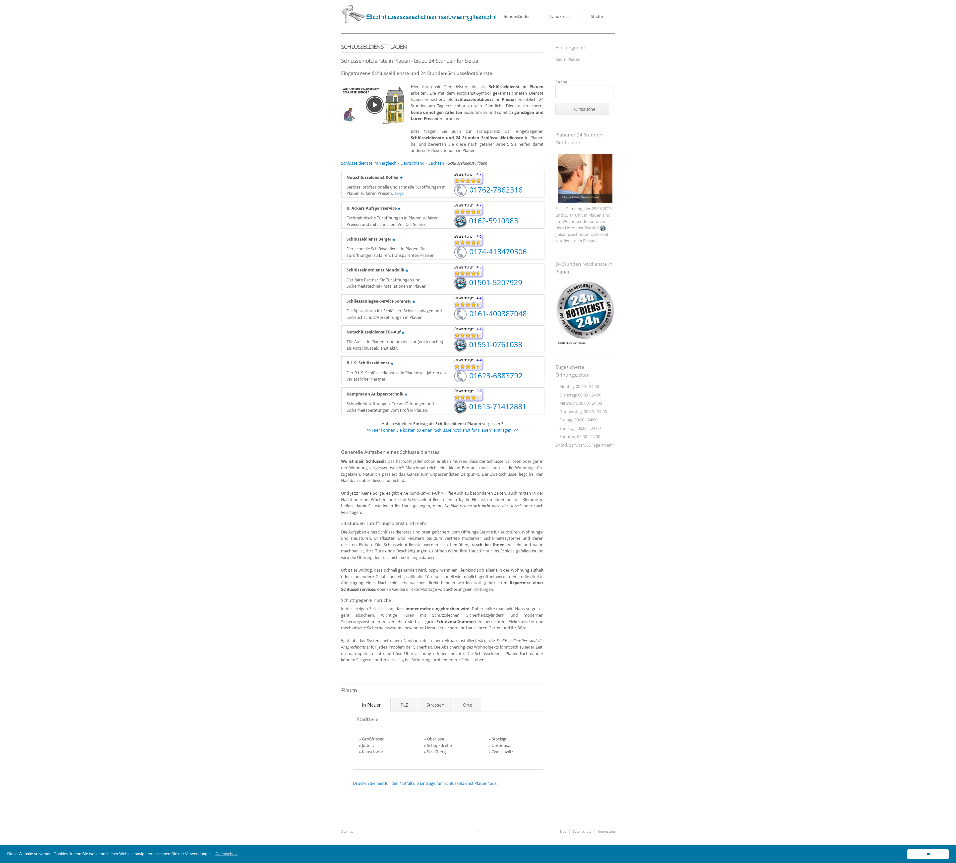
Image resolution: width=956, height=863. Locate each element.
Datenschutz (582, 831)
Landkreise (560, 16)
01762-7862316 (495, 190)
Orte (467, 705)
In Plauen (372, 705)
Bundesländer (517, 16)
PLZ (404, 705)
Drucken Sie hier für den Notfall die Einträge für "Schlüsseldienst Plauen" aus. (425, 783)
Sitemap (347, 831)
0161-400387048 (497, 313)
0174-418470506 (497, 251)
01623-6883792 (495, 375)
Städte (597, 16)
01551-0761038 (494, 344)
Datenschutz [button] (226, 854)
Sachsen (436, 163)
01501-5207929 (494, 282)
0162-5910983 (492, 220)
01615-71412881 (497, 406)
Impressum (606, 831)
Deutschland (412, 163)
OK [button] (928, 854)
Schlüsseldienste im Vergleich (369, 163)
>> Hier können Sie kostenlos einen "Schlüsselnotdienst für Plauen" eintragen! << (442, 430)
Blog (563, 831)
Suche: (562, 82)
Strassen (435, 705)
